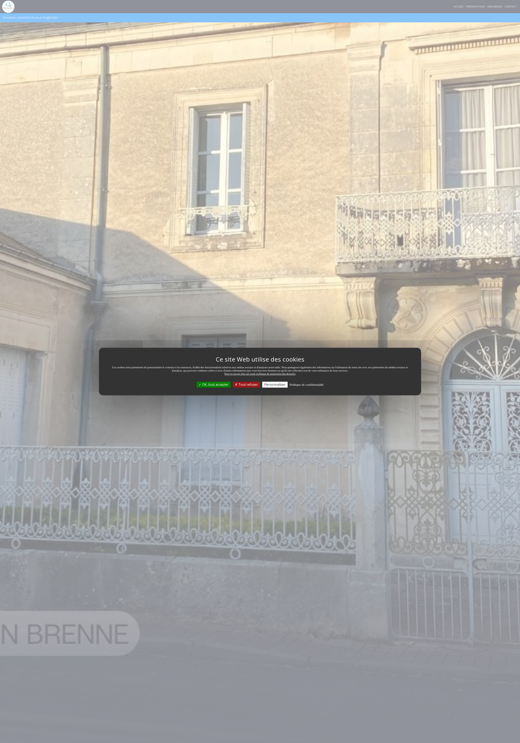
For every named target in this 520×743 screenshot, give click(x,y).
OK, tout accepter (215, 384)
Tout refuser (247, 384)
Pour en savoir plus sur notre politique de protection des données (260, 373)
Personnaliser (275, 384)
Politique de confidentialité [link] (307, 384)
